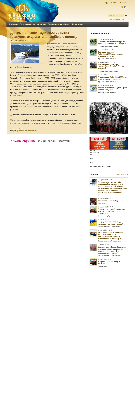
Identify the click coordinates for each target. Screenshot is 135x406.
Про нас (115, 2)
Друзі (107, 2)
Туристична (77, 24)
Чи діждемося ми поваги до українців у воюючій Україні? (110, 223)
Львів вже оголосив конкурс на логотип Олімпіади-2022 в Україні (112, 43)
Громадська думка (104, 226)
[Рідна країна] (22, 11)
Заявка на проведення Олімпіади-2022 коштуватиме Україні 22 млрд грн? (110, 54)
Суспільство (113, 46)
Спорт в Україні (32, 131)
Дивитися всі (121, 174)
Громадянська (27, 24)
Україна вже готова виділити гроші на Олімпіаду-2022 (112, 89)
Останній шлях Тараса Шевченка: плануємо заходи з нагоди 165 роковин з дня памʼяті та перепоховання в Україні (112, 250)
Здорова (40, 24)
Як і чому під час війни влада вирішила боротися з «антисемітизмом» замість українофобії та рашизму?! (110, 235)
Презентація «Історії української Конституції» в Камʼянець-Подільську (111, 211)
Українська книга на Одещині (110, 201)
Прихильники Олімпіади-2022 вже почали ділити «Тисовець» (112, 78)
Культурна (52, 24)
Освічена (64, 24)
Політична (13, 24)
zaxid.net (20, 129)
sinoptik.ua (101, 166)
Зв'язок (123, 2)
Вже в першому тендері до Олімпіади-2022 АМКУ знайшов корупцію (111, 67)
